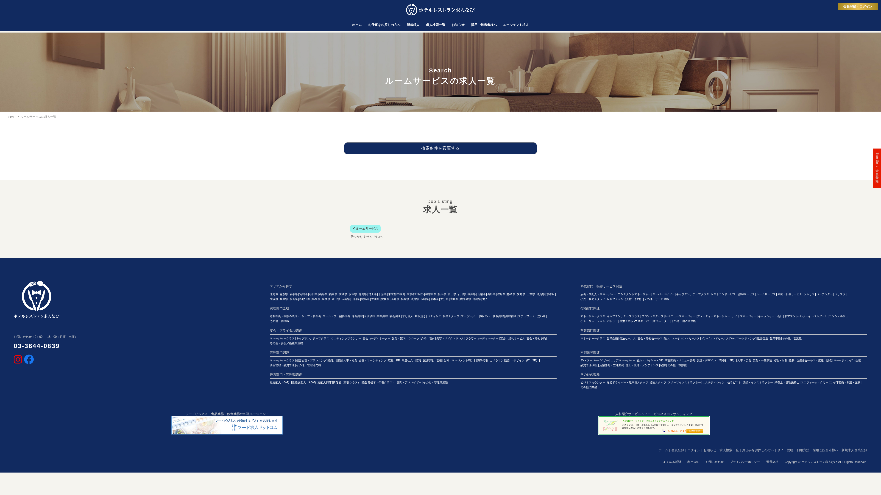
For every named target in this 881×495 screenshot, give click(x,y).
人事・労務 (744, 360)
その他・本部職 (677, 365)
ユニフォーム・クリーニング (819, 382)
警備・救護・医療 (849, 382)
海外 (485, 299)
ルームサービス (766, 294)
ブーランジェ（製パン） (476, 316)
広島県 (346, 299)
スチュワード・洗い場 (532, 316)
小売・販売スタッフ (592, 299)
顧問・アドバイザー (409, 382)
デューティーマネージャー (713, 316)
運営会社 (772, 462)
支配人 (322, 382)
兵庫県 (284, 299)
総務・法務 (796, 360)
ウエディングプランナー (346, 338)
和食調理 (369, 316)
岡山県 (336, 299)
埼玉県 (372, 294)
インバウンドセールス (715, 338)
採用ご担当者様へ (825, 450)
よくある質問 (672, 462)
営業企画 (612, 338)
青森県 (284, 294)
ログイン (693, 450)
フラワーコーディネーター (482, 338)
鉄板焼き (420, 316)
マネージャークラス (592, 316)
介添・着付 (428, 338)
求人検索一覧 (729, 450)
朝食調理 (498, 316)
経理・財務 (335, 360)
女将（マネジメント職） (458, 360)
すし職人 (407, 316)
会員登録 (677, 450)
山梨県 (481, 294)
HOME (10, 117)
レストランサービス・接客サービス (733, 294)
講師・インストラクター (758, 382)
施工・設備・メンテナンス (642, 365)
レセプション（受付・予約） (625, 299)
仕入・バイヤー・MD (650, 360)
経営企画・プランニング (311, 360)
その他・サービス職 (656, 299)
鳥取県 (316, 299)
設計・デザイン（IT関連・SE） (716, 360)
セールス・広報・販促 (818, 360)
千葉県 (382, 294)
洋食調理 (357, 316)
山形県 (323, 294)
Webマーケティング (743, 338)
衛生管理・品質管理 (282, 365)
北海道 (274, 294)
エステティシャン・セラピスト (722, 382)
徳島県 (365, 299)
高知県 (395, 299)
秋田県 (313, 294)
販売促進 (762, 338)
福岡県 (405, 299)
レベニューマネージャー (680, 316)
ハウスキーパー (641, 321)
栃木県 (353, 294)
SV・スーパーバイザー (594, 360)
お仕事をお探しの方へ (758, 450)
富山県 (452, 294)
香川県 (375, 299)
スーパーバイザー (663, 294)
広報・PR (394, 360)
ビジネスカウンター (592, 382)
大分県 (444, 299)
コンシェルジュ (838, 316)
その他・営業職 (792, 338)
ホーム (663, 450)
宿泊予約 (624, 321)
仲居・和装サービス (789, 294)
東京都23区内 (396, 294)
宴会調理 (395, 316)
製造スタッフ (451, 316)
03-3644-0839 (37, 346)
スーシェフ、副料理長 (336, 316)
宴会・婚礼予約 (536, 338)
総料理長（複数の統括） (285, 316)
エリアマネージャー (623, 360)
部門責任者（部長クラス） (343, 382)
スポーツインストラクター (684, 382)
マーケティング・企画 (847, 360)
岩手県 (294, 294)
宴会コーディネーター (376, 338)
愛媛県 (385, 299)
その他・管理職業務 (435, 382)
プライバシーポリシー (745, 462)
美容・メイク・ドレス (450, 338)
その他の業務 (588, 387)
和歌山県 (304, 299)
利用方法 (803, 450)
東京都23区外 (415, 294)
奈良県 (294, 299)
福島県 (333, 294)
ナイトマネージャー (744, 316)
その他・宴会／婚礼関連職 (286, 343)
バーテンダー (824, 294)
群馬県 (363, 294)
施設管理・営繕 (432, 360)
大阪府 (274, 299)
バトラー (612, 321)
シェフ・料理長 (311, 316)
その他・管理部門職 (308, 365)
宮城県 (303, 294)
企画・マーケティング (372, 360)
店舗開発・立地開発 (611, 365)
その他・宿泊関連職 (683, 321)
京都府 (550, 294)
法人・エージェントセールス (682, 338)
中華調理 (382, 316)
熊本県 (434, 299)
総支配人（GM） (280, 382)
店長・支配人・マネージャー (598, 294)
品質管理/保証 (589, 365)
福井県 (472, 294)
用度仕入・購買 (411, 360)
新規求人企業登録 (854, 450)
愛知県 (521, 294)
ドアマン (789, 316)
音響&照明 (481, 360)
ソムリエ (809, 294)
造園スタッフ (658, 382)
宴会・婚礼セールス (650, 338)
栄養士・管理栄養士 (787, 382)
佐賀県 (415, 299)
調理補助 (510, 316)
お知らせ (709, 450)
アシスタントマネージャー (634, 294)
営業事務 (775, 338)
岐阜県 (501, 294)
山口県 (355, 299)
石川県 (462, 294)
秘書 (663, 365)
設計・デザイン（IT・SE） (522, 360)
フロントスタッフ (652, 316)
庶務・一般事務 (762, 360)
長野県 (491, 294)
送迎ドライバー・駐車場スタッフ (627, 382)
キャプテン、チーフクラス (692, 294)
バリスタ (839, 294)
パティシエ (434, 316)
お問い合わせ (715, 462)
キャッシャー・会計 (770, 316)
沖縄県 (477, 299)
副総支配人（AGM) (304, 382)
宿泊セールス (627, 338)
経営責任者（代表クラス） (378, 382)
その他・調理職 (279, 321)
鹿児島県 (465, 299)
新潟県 (442, 294)
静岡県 (511, 294)
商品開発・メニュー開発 (680, 360)
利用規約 (693, 462)
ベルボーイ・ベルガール (812, 316)
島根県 (326, 299)
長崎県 (425, 299)
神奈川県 (430, 294)
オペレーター (661, 321)
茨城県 (343, 294)
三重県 (531, 294)
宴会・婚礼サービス (512, 338)
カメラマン (497, 360)
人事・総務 (350, 360)
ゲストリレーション (592, 321)
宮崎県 (454, 299)
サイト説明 (785, 450)
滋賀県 (541, 294)
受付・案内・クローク (405, 338)
